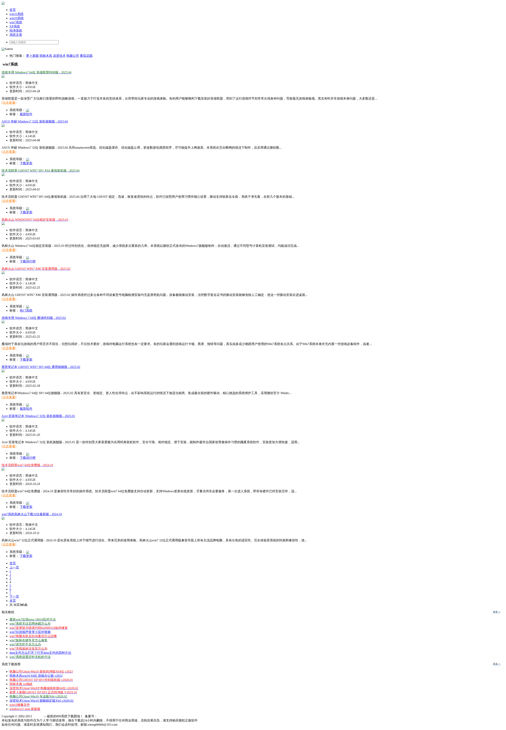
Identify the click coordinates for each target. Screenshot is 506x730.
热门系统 (26, 310)
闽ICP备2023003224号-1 (113, 716)
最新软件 (26, 114)
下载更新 (26, 163)
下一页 (14, 596)
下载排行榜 (28, 261)
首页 (12, 563)
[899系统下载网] (3, 3)
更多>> (496, 611)
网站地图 (124, 724)
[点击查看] (9, 102)
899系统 (38, 716)
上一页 (14, 567)
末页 (12, 600)
